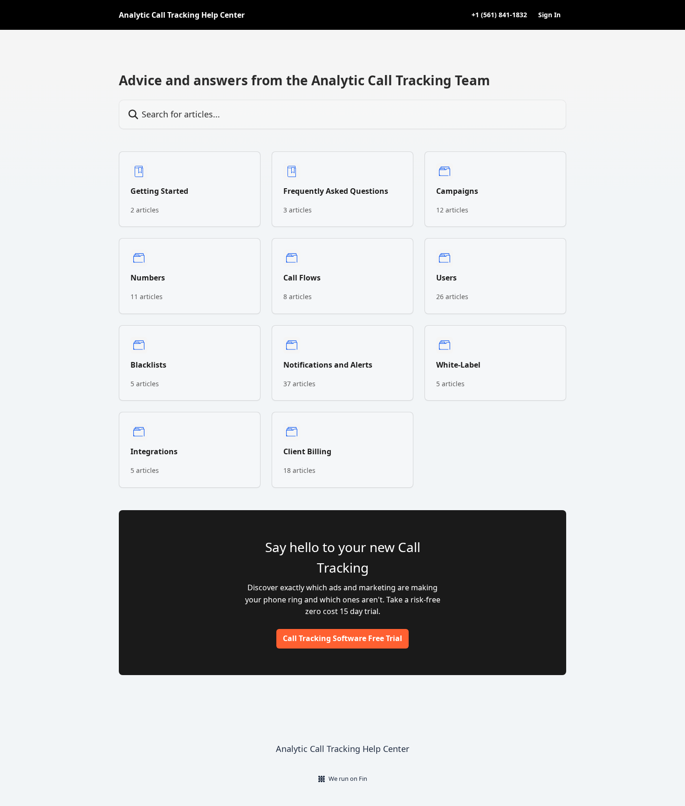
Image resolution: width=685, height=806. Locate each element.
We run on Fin (348, 778)
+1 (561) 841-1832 (499, 15)
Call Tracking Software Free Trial (342, 638)
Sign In (549, 15)
